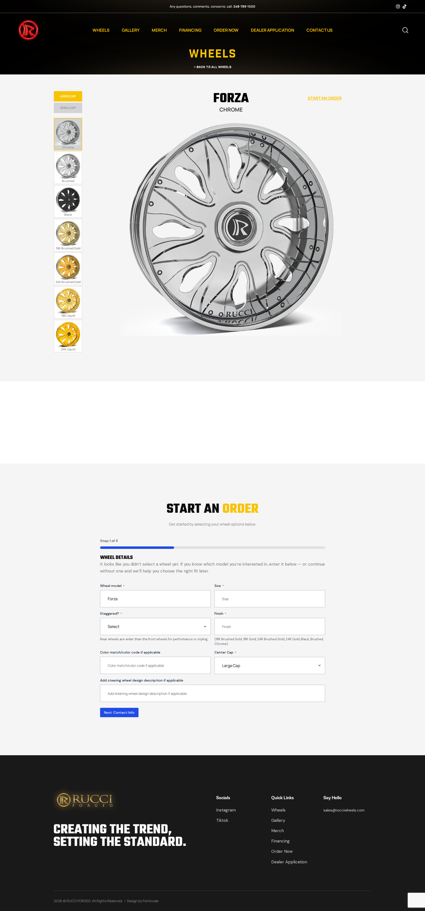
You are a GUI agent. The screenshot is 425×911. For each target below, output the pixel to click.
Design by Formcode (142, 900)
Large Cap (68, 96)
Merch (159, 30)
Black (68, 215)
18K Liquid (68, 315)
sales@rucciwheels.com (343, 810)
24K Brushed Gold (68, 282)
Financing (190, 30)
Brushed (68, 181)
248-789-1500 (244, 6)
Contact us (319, 30)
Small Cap (68, 108)
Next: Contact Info (119, 712)
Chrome (68, 147)
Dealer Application (272, 30)
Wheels (100, 30)
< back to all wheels (212, 67)
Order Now (226, 30)
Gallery (130, 30)
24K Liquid (68, 349)
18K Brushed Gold (68, 248)
